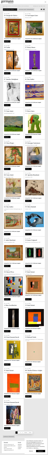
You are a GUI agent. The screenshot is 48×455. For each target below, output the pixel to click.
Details (6, 41)
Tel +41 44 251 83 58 (8, 448)
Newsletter (20, 444)
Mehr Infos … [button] (36, 448)
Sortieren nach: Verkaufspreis (26, 9)
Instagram (20, 447)
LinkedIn (19, 448)
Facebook (19, 445)
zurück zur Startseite (9, 436)
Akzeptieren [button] (40, 451)
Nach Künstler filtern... (9, 9)
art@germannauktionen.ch (9, 450)
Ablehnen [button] (31, 451)
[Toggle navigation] (45, 2)
